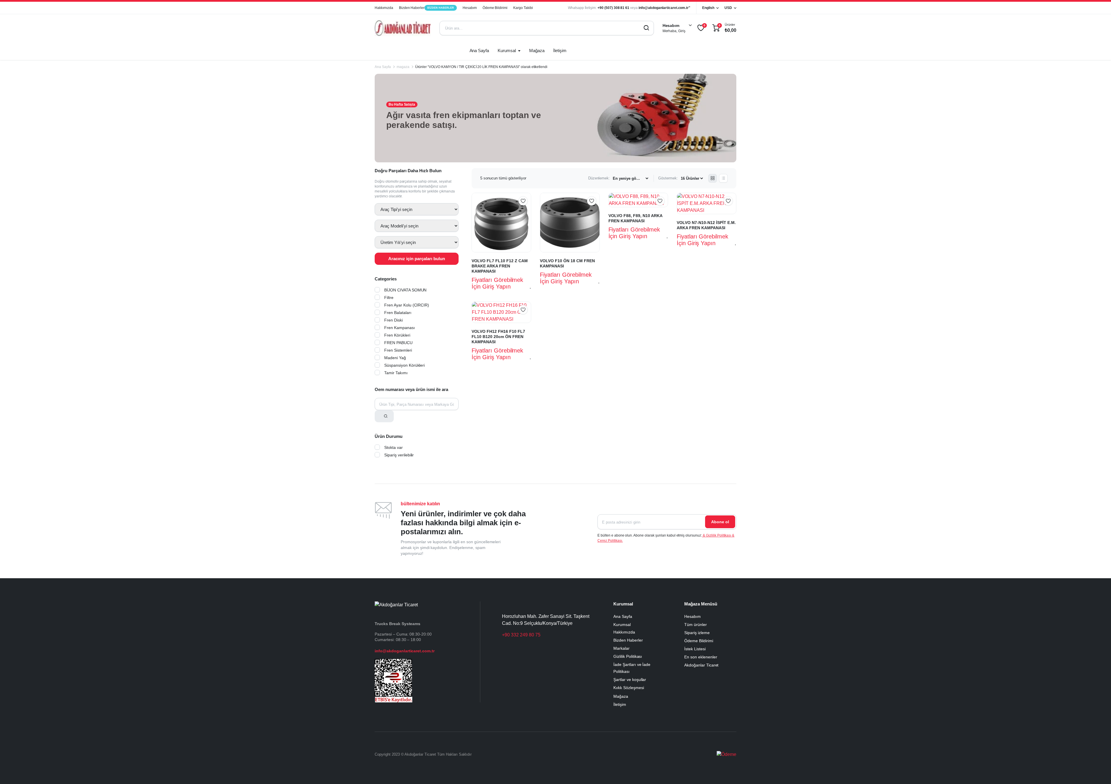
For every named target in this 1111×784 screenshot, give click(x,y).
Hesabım (470, 8)
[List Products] (723, 178)
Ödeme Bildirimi (495, 8)
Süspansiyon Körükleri (404, 365)
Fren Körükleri (397, 335)
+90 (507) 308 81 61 (613, 8)
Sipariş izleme (697, 632)
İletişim (559, 50)
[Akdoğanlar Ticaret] (403, 28)
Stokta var (393, 447)
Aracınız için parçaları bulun (416, 258)
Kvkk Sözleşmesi (628, 687)
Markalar (621, 648)
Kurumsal (507, 50)
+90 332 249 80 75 (521, 634)
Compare (526, 212)
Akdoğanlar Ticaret (701, 665)
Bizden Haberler (426, 8)
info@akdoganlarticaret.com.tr (405, 651)
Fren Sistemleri (398, 350)
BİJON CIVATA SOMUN (405, 290)
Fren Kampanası (399, 327)
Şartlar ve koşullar (629, 679)
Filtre (388, 297)
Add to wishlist (523, 201)
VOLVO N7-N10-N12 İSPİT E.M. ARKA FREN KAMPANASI (706, 225)
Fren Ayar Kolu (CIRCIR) (406, 305)
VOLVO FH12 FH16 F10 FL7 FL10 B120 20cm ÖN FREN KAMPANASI (498, 336)
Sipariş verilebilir (399, 455)
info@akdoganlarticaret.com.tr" (664, 8)
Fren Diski (393, 320)
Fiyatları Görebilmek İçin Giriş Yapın (497, 283)
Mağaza (537, 50)
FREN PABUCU (398, 342)
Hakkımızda (384, 8)
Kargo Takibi (523, 8)
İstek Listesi (695, 649)
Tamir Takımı (396, 372)
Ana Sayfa (479, 50)
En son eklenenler (700, 657)
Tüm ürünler (695, 624)
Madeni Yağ (395, 357)
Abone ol (720, 521)
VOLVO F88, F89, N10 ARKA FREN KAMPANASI (635, 218)
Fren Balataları (397, 312)
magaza (403, 67)
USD (728, 8)
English (708, 8)
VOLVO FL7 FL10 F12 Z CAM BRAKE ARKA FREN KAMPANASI (500, 265)
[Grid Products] (712, 178)
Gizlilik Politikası (627, 656)
